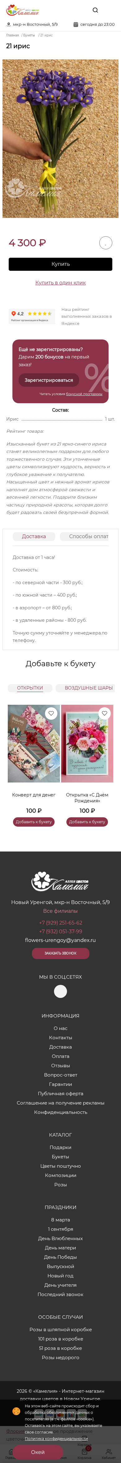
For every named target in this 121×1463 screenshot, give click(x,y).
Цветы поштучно (60, 1166)
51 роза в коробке (60, 1348)
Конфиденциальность (60, 1112)
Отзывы (60, 1065)
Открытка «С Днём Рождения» (87, 798)
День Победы (60, 1257)
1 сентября (60, 1229)
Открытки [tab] (30, 688)
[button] (105, 758)
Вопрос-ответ (60, 1075)
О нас (60, 1028)
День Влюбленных (60, 1238)
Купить (61, 264)
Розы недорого (60, 1357)
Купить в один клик (60, 283)
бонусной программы (84, 394)
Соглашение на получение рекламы (61, 1103)
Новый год (60, 1276)
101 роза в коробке (60, 1339)
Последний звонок (60, 1294)
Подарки (60, 1147)
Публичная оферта (60, 1093)
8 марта (60, 1220)
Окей (38, 1452)
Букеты (60, 1157)
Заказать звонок (60, 953)
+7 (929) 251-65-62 (60, 923)
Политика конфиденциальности (56, 1438)
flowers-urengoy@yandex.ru (60, 940)
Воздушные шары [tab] (89, 688)
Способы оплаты (91, 536)
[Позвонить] (109, 10)
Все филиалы (60, 911)
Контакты (60, 1038)
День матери (60, 1248)
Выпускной (60, 1266)
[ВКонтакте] (81, 10)
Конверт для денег (34, 795)
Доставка (34, 536)
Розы (60, 1185)
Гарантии (60, 1084)
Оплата (60, 1056)
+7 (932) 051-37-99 (60, 932)
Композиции (60, 1175)
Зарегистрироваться (49, 380)
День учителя (60, 1285)
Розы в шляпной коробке (60, 1329)
